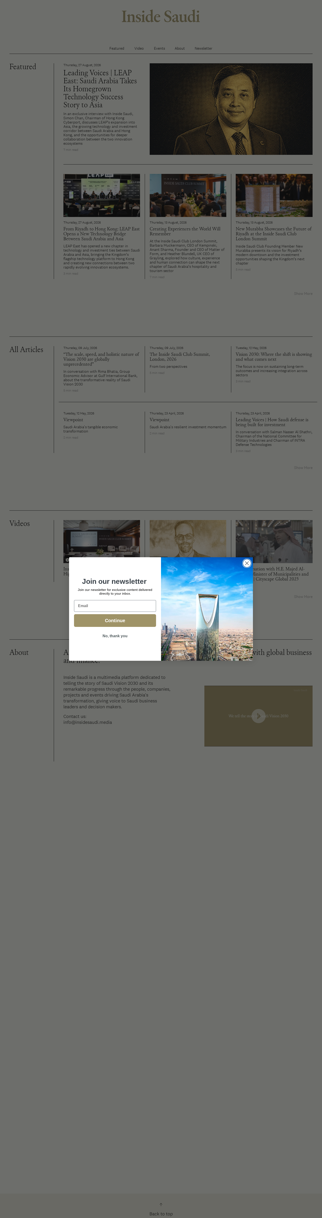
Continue (115, 620)
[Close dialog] (247, 563)
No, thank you (115, 636)
